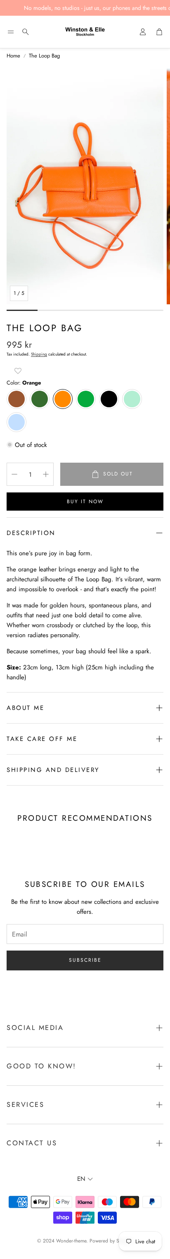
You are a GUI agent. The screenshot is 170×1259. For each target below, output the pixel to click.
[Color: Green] (86, 399)
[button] (11, 32)
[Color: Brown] (16, 399)
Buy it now (85, 501)
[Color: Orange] (62, 399)
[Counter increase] (45, 474)
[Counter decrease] (14, 474)
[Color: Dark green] (39, 399)
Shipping (39, 354)
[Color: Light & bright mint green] (132, 399)
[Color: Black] (109, 399)
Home (13, 56)
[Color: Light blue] (16, 422)
